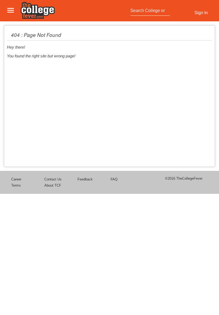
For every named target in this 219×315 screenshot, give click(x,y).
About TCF (52, 185)
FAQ (114, 179)
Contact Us (53, 179)
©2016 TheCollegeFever (183, 178)
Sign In (201, 12)
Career (16, 179)
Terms (16, 185)
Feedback (85, 179)
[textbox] (148, 10)
